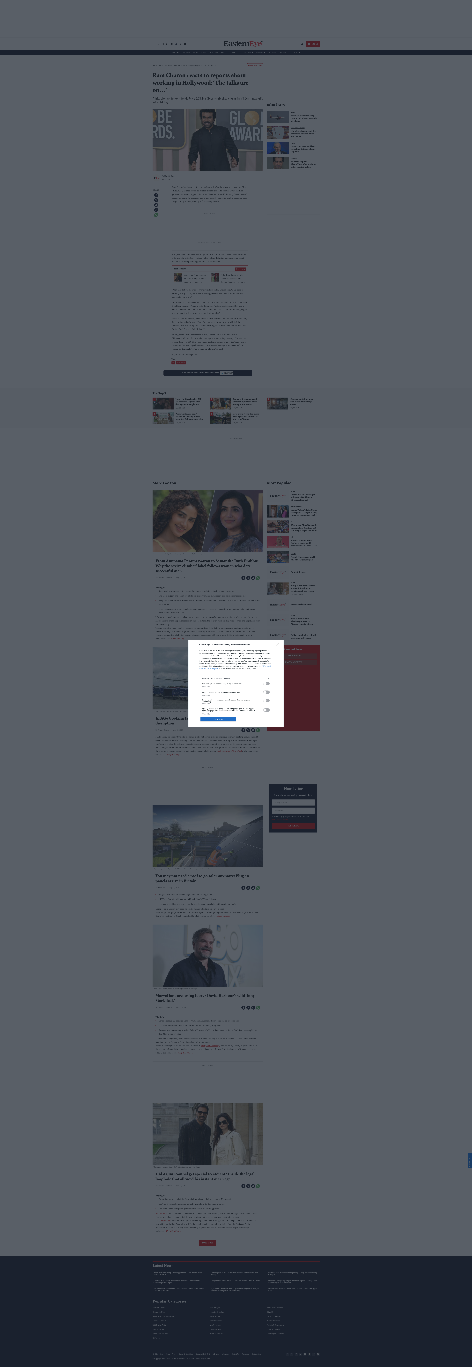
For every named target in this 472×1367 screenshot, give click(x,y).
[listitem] (236, 678)
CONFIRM (218, 719)
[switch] (266, 683)
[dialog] (236, 683)
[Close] (278, 645)
